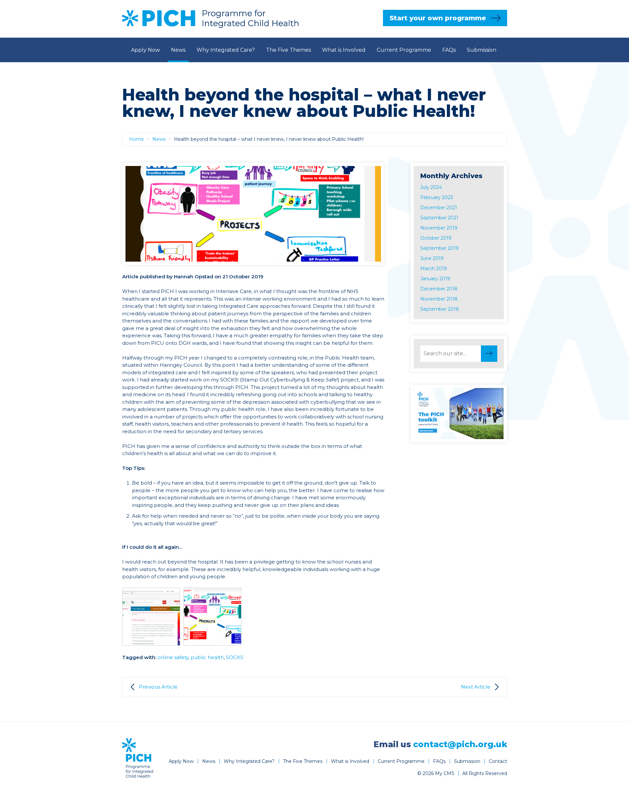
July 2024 (431, 187)
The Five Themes (288, 50)
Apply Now (145, 50)
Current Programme (404, 50)
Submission (481, 50)
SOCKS (234, 657)
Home (136, 139)
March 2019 (433, 268)
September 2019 (439, 248)
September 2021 (439, 218)
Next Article (475, 687)
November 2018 (439, 299)
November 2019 (438, 228)
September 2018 (439, 309)
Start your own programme (438, 18)
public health (207, 657)
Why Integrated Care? (226, 50)
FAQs (449, 50)
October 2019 (435, 238)
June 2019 (432, 258)
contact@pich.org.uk (460, 744)
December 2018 (439, 289)
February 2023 (436, 197)
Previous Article (158, 687)
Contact (315, 74)
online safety (173, 657)
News (178, 50)
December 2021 (438, 208)
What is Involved (344, 50)
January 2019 (435, 279)
